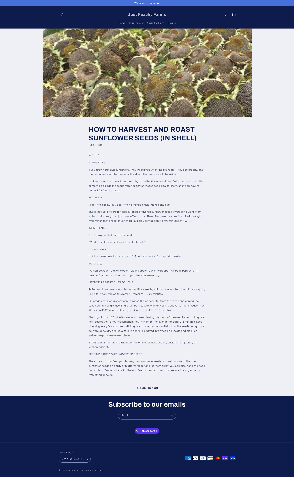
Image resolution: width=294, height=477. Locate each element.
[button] (62, 14)
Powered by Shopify (94, 470)
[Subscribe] (172, 416)
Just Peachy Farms (75, 470)
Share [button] (95, 154)
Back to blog (149, 388)
